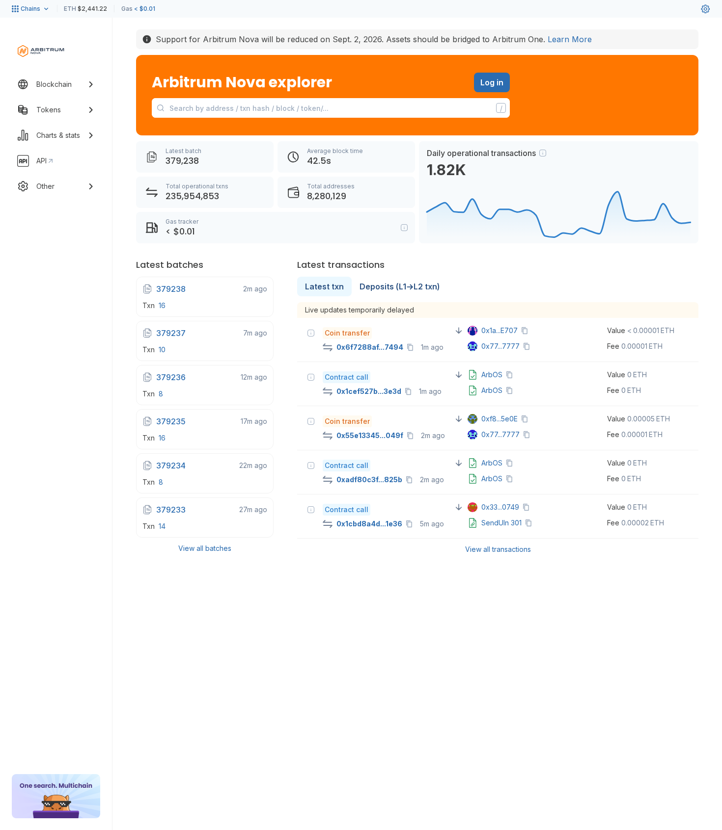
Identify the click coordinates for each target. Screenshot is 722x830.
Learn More (570, 39)
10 (162, 349)
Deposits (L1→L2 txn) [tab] (400, 286)
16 (162, 305)
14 (162, 526)
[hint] (543, 153)
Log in (491, 82)
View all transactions (498, 549)
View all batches (204, 548)
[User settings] (705, 9)
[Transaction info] (311, 333)
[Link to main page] (41, 51)
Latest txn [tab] (324, 286)
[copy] (412, 347)
